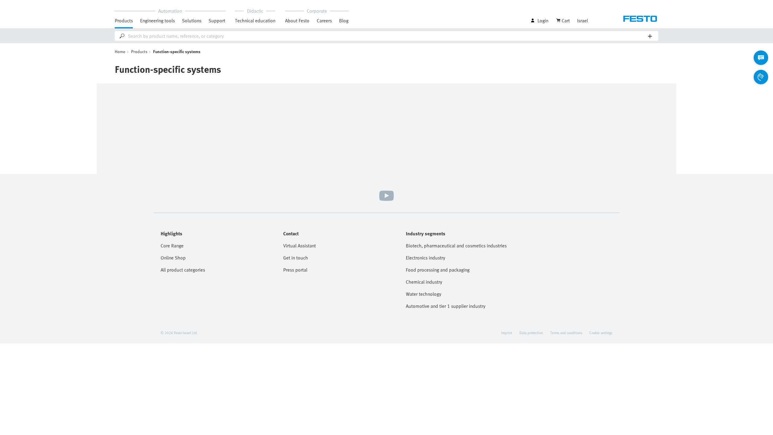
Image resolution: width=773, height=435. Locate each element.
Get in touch (295, 257)
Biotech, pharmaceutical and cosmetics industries (456, 245)
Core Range (172, 245)
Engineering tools (157, 20)
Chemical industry (424, 281)
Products (139, 51)
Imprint (506, 332)
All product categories (183, 269)
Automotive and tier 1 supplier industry (445, 306)
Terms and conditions (566, 332)
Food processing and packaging (438, 269)
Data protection (531, 332)
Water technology (423, 294)
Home (120, 51)
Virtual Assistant (299, 245)
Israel (582, 20)
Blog (343, 20)
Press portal (295, 269)
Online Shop (173, 257)
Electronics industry (425, 257)
